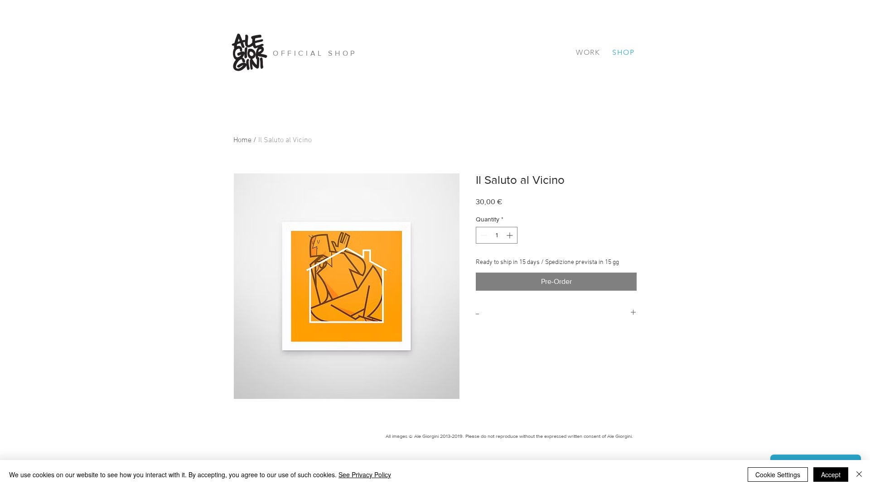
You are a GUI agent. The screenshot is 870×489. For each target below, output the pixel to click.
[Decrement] (482, 235)
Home (242, 140)
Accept (831, 474)
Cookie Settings (777, 474)
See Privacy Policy (364, 474)
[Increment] (510, 235)
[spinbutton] (496, 235)
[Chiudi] (859, 474)
